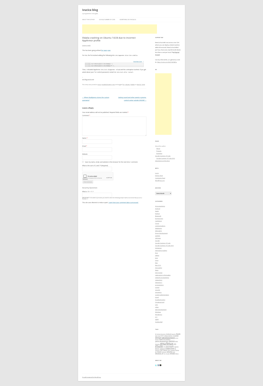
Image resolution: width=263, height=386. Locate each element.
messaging (158, 268)
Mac (156, 263)
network (162, 349)
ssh (156, 352)
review (157, 287)
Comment (86, 115)
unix (113, 84)
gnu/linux (166, 343)
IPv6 (156, 253)
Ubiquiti (164, 352)
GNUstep (158, 238)
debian (158, 337)
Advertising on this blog (128, 19)
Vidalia (132, 84)
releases (172, 350)
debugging (158, 231)
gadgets (157, 236)
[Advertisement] (119, 29)
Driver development (161, 233)
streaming (158, 292)
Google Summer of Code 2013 (165, 158)
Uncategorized (159, 302)
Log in (157, 173)
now (109, 50)
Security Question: (89, 188)
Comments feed (160, 178)
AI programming (160, 206)
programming (159, 285)
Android (157, 209)
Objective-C (158, 282)
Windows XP (159, 353)
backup (157, 214)
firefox (157, 339)
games (172, 341)
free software (166, 339)
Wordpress (158, 315)
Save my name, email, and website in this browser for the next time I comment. (111, 162)
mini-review (158, 273)
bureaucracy (159, 218)
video (157, 307)
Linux (99, 84)
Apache (173, 334)
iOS (175, 344)
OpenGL (157, 350)
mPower (176, 346)
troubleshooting (107, 84)
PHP (161, 350)
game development (161, 341)
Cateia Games (168, 336)
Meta (156, 270)
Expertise (159, 153)
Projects (158, 151)
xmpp (172, 353)
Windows (158, 312)
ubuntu (127, 84)
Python (165, 350)
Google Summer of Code (107, 19)
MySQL (157, 349)
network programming (162, 278)
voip (174, 352)
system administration (162, 295)
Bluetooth (158, 216)
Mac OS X (158, 265)
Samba (177, 350)
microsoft (170, 346)
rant (169, 350)
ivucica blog (90, 10)
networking (158, 280)
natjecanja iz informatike (163, 275)
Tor (124, 84)
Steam (159, 352)
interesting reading (161, 250)
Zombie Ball (158, 322)
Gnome (157, 344)
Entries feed (159, 176)
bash (156, 336)
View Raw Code (137, 61)
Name (85, 138)
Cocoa (157, 223)
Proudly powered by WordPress (91, 377)
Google (157, 241)
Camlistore (158, 221)
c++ (162, 335)
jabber (157, 255)
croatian (176, 336)
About (158, 148)
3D (156, 334)
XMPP (157, 319)
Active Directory (161, 334)
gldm (176, 341)
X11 (156, 317)
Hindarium (158, 248)
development (168, 337)
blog (159, 336)
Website (85, 154)
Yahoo (177, 353)
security (157, 290)
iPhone (159, 346)
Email (84, 146)
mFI (164, 346)
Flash (161, 339)
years (105, 50)
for (102, 50)
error (176, 338)
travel (157, 297)
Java (156, 258)
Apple (157, 211)
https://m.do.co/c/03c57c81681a (167, 62)
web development (160, 310)
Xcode (168, 353)
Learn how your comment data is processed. (123, 202)
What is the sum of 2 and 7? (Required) (95, 166)
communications (160, 226)
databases (158, 228)
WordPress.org (159, 181)
